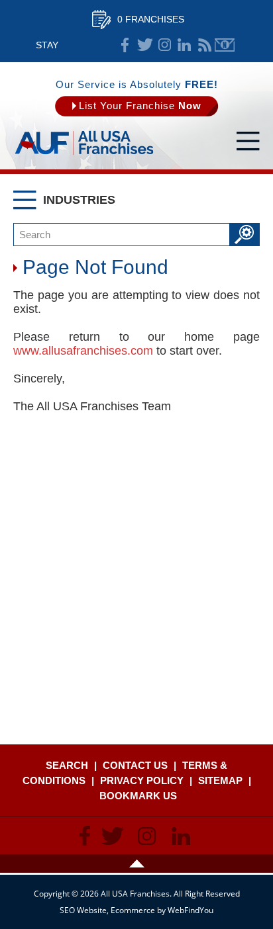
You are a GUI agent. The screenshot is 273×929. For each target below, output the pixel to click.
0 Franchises (150, 19)
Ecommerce (133, 910)
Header (136, 863)
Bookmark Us (138, 795)
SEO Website (83, 910)
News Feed (205, 45)
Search (67, 765)
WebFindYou (190, 910)
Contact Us (135, 765)
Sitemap (220, 780)
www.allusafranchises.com (83, 350)
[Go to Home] (84, 155)
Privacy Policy (142, 780)
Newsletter (225, 45)
